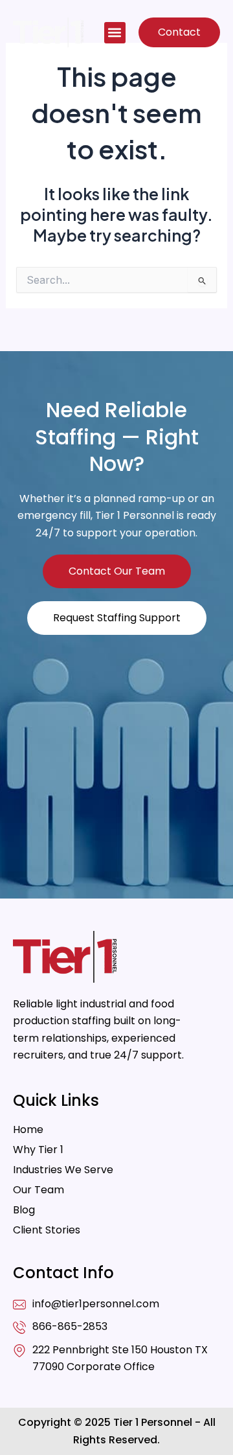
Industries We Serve (63, 1169)
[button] (115, 32)
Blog (24, 1210)
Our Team (38, 1190)
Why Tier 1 (38, 1149)
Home (28, 1129)
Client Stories (46, 1230)
